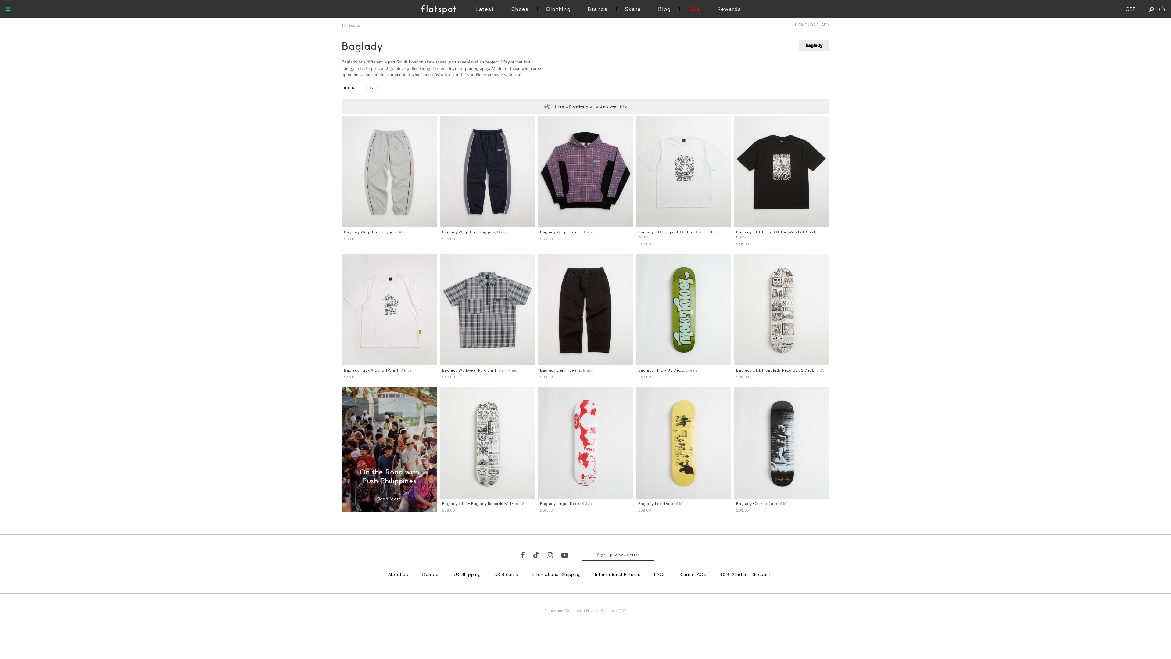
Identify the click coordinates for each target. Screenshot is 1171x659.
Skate (633, 9)
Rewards (729, 9)
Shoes (520, 9)
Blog (664, 9)
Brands (597, 9)
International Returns (618, 574)
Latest (484, 9)
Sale (694, 9)
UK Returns (506, 574)
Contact (431, 574)
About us (398, 574)
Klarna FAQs (693, 574)
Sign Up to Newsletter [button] (618, 555)
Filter (348, 88)
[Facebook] (523, 555)
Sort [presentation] (370, 88)
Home (801, 25)
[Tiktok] (536, 555)
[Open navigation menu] (8, 9)
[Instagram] (550, 555)
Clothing (558, 9)
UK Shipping (467, 574)
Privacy (592, 611)
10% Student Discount (745, 574)
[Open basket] (1162, 9)
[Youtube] (565, 555)
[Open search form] (1151, 9)
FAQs (660, 574)
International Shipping (556, 574)
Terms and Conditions (564, 611)
